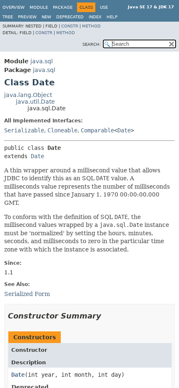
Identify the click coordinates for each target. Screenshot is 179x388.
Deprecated (70, 17)
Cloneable (62, 130)
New (46, 17)
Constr (69, 26)
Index (95, 17)
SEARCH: (91, 44)
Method (91, 26)
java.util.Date (35, 101)
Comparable (97, 130)
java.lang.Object (28, 95)
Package (62, 7)
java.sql (41, 61)
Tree (7, 17)
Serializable (24, 130)
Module (39, 7)
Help (112, 17)
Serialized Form (27, 294)
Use (104, 7)
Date (124, 130)
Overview (13, 7)
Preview (27, 17)
